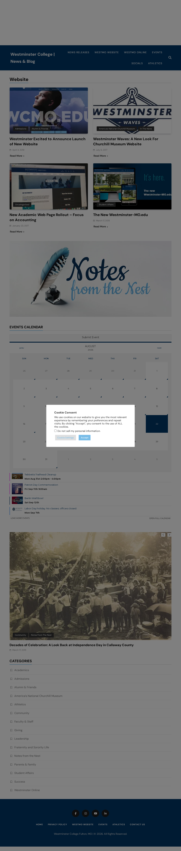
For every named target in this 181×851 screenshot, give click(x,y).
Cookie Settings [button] (65, 437)
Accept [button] (84, 437)
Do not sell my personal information (78, 431)
